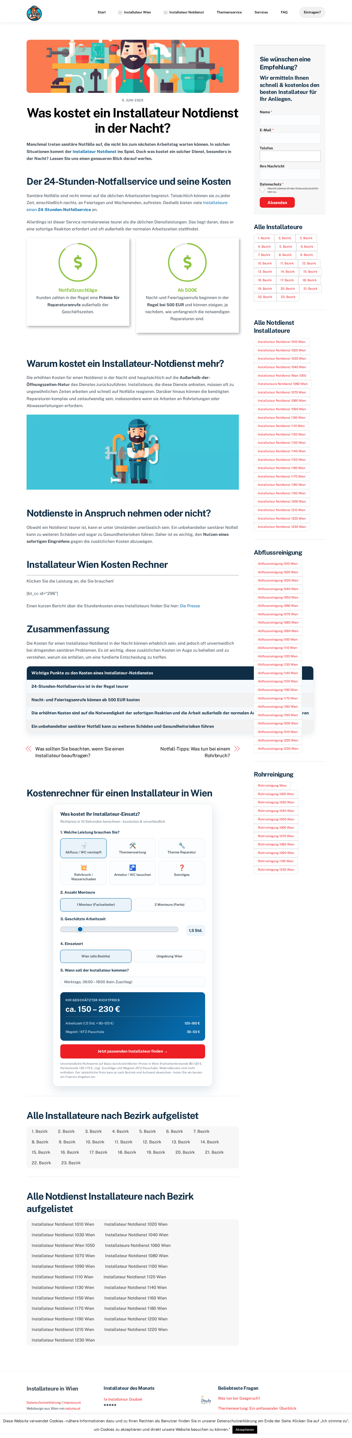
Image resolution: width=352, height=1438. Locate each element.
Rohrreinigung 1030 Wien (276, 802)
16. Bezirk (70, 1152)
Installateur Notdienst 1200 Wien (135, 1318)
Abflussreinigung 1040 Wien (278, 589)
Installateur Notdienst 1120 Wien (135, 1276)
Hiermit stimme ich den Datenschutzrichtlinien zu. (293, 190)
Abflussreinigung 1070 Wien (278, 614)
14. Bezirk (209, 1142)
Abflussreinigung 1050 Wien (278, 597)
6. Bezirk (174, 1131)
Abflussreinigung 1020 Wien (278, 572)
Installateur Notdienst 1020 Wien (135, 1224)
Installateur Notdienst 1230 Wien (63, 1340)
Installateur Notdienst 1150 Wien (63, 1298)
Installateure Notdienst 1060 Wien (138, 1245)
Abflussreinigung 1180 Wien (278, 706)
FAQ (284, 12)
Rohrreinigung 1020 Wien (276, 794)
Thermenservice (229, 12)
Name (266, 112)
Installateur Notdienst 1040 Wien (136, 1234)
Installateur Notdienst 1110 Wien (62, 1276)
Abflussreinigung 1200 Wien (278, 723)
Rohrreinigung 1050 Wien (276, 819)
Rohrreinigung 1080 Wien (276, 844)
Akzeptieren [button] (245, 1430)
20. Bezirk (185, 1152)
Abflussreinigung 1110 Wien (277, 648)
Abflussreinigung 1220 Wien (278, 740)
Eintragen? (312, 12)
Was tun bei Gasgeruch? (239, 1398)
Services (261, 12)
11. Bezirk (123, 1142)
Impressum (72, 1402)
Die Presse (190, 605)
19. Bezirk (156, 1152)
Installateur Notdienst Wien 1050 (63, 1245)
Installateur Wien (137, 12)
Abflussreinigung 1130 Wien (278, 664)
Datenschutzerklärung (44, 1402)
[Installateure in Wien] (34, 18)
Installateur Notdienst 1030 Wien (63, 1234)
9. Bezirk (67, 1142)
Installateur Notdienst (186, 12)
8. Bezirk (40, 1142)
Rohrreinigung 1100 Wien (276, 861)
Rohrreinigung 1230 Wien (276, 869)
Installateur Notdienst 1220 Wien (135, 1329)
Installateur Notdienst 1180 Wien (135, 1308)
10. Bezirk (95, 1142)
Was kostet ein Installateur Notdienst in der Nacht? (132, 120)
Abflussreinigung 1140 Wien (278, 673)
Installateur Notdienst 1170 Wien (63, 1308)
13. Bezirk (181, 1142)
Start (102, 12)
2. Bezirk (66, 1131)
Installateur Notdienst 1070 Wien (63, 1255)
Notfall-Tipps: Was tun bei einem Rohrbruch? (195, 752)
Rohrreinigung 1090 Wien (276, 853)
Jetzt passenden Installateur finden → (133, 1051)
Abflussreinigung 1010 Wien (278, 563)
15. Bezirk (41, 1152)
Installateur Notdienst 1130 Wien (63, 1287)
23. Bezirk (71, 1162)
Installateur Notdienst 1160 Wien (135, 1298)
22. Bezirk (41, 1162)
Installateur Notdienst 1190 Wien (63, 1318)
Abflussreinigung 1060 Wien (278, 606)
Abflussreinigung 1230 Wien (278, 748)
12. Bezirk (152, 1142)
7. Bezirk (201, 1131)
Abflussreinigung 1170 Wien (278, 698)
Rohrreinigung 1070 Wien (276, 836)
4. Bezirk (120, 1131)
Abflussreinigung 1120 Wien (278, 656)
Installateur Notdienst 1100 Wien (136, 1266)
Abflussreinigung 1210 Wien (278, 732)
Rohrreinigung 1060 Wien (276, 827)
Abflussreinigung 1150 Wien (278, 681)
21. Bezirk (214, 1152)
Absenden (277, 202)
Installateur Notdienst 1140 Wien (135, 1287)
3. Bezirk (93, 1131)
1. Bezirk (40, 1131)
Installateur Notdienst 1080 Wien (136, 1255)
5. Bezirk (147, 1131)
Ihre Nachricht (272, 166)
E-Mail (267, 130)
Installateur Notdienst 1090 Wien (63, 1266)
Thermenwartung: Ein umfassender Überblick (257, 1408)
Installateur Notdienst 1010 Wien (63, 1224)
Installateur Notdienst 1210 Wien (63, 1329)
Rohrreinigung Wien (272, 785)
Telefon (266, 148)
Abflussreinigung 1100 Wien (278, 639)
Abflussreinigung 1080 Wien (278, 622)
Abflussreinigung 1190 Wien (278, 715)
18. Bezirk (127, 1152)
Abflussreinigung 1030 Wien (278, 580)
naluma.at (72, 1408)
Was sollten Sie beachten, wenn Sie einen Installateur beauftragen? (79, 752)
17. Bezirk (98, 1152)
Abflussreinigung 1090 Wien (278, 631)
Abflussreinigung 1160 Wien (278, 690)
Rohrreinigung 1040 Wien (276, 811)
